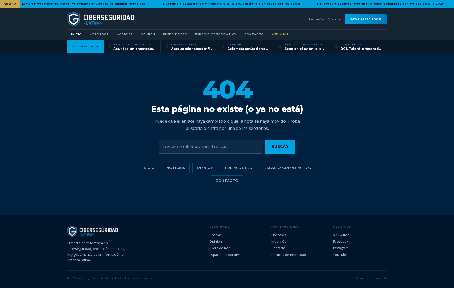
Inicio (76, 34)
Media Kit (280, 34)
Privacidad (363, 278)
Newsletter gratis (365, 19)
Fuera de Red (175, 34)
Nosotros (99, 34)
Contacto (254, 34)
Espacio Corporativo (215, 34)
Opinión (148, 34)
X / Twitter (341, 234)
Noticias (125, 34)
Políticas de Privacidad (288, 254)
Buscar (279, 147)
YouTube (340, 254)
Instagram (341, 248)
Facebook (340, 241)
